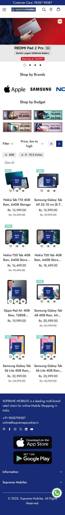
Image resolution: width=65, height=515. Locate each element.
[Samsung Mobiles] (41, 89)
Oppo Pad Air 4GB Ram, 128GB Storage (17, 313)
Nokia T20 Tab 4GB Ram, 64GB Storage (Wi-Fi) (17, 257)
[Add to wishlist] (11, 191)
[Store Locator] (50, 9)
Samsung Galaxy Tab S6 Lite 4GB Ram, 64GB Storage (17, 368)
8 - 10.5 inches (33, 155)
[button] (58, 9)
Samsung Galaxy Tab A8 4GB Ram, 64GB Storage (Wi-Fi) (48, 313)
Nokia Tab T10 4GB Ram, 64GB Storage (17, 202)
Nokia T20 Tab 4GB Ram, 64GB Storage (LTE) (48, 257)
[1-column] (51, 144)
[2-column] (59, 144)
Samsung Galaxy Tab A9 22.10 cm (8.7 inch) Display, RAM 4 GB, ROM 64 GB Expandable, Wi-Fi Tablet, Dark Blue (48, 202)
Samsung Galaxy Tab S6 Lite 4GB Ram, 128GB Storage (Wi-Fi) (48, 368)
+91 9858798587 (14, 418)
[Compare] (17, 191)
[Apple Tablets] (15, 89)
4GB (11, 155)
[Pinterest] (4, 429)
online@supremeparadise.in (20, 422)
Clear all (9, 162)
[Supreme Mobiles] (23, 9)
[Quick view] (23, 191)
